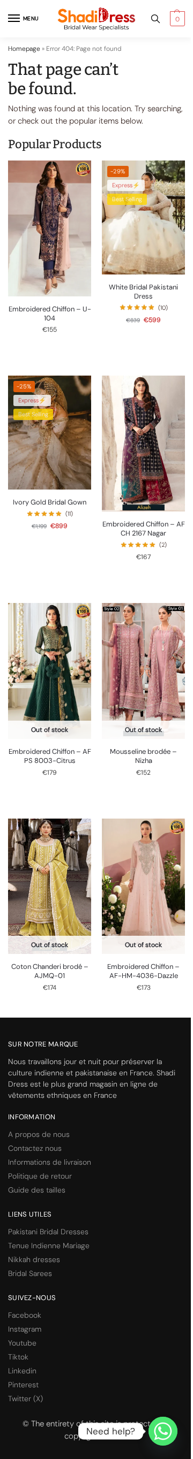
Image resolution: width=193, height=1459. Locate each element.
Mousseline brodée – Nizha (143, 756)
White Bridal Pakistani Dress (143, 292)
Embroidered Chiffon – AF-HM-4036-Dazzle (143, 971)
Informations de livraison (49, 1162)
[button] (176, 18)
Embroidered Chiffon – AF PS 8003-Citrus (50, 756)
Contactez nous (35, 1148)
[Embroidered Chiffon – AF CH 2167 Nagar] (143, 443)
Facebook (24, 1315)
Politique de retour (40, 1176)
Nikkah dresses (34, 1259)
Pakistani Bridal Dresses (48, 1231)
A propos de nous (39, 1134)
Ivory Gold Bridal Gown (49, 502)
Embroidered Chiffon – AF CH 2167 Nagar (143, 529)
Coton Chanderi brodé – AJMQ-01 (49, 971)
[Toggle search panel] (155, 18)
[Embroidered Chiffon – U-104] (49, 228)
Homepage (24, 48)
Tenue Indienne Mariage (49, 1245)
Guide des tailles (36, 1190)
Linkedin (22, 1371)
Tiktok (18, 1357)
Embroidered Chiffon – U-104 (50, 314)
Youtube (22, 1343)
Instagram (24, 1329)
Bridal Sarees (30, 1273)
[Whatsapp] (163, 1431)
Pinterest (23, 1384)
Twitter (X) (25, 1398)
